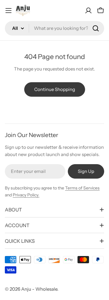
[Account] (88, 10)
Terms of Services (82, 188)
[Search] (95, 28)
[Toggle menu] (8, 10)
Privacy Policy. (26, 195)
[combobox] (54, 28)
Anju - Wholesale (39, 289)
